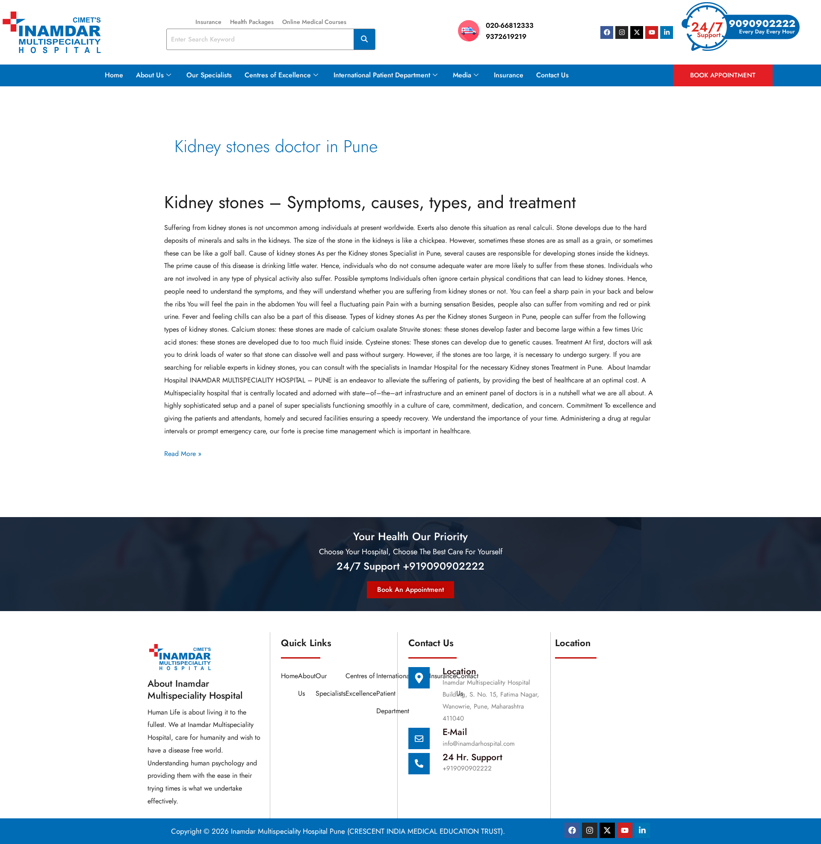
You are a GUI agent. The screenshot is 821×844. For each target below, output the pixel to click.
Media (462, 75)
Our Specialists (209, 75)
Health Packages (252, 22)
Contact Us (552, 75)
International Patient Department (382, 75)
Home (114, 75)
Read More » (182, 453)
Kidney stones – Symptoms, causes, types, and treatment (370, 202)
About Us (150, 75)
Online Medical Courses (314, 22)
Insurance (208, 22)
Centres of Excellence (278, 75)
